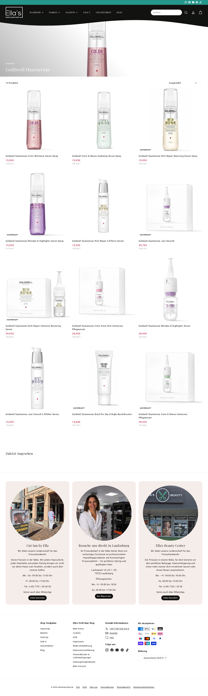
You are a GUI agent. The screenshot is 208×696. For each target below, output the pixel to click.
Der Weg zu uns (104, 596)
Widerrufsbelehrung (82, 646)
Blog (119, 12)
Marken (53, 12)
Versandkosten (107, 687)
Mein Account (79, 666)
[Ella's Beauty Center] (170, 513)
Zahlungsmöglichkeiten (84, 662)
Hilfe (84, 687)
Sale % (86, 12)
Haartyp (71, 12)
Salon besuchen (37, 598)
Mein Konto (78, 629)
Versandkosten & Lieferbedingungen (82, 656)
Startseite (10, 63)
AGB (75, 637)
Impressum (78, 641)
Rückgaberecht (123, 687)
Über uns (94, 687)
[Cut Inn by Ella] (37, 513)
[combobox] (166, 12)
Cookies (77, 633)
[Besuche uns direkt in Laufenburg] (104, 513)
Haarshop (35, 12)
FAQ (78, 687)
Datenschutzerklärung (84, 650)
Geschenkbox (103, 12)
